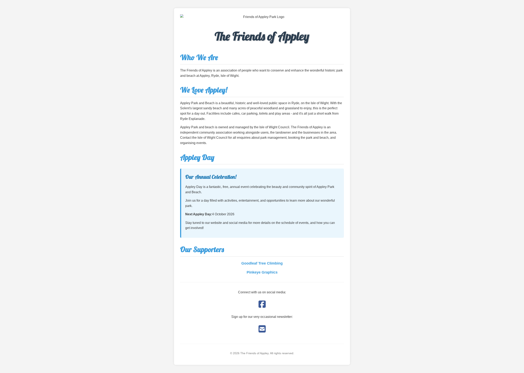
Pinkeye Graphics (262, 272)
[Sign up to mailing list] (262, 329)
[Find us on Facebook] (262, 304)
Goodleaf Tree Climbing (262, 263)
